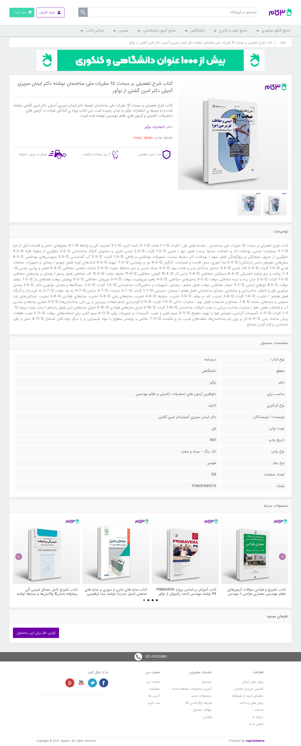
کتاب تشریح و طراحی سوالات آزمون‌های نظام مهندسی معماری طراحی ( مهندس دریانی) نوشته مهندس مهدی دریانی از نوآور (256, 592)
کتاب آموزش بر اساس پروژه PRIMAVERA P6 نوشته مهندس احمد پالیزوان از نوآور (186, 592)
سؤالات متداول (202, 710)
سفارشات (154, 689)
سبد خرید (154, 703)
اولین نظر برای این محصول (35, 633)
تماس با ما (256, 724)
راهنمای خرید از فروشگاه (247, 696)
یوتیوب (81, 682)
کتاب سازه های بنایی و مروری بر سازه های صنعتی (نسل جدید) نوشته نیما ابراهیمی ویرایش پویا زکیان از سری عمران (116, 592)
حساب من (153, 682)
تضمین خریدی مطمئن (248, 689)
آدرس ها (154, 696)
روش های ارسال (253, 682)
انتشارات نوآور (154, 127)
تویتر (92, 682)
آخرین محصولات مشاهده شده (192, 689)
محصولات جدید (201, 696)
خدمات (258, 710)
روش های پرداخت (251, 703)
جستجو (207, 682)
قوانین (207, 717)
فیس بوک (103, 682)
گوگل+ (69, 682)
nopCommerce (255, 741)
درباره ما (258, 717)
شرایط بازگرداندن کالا (198, 703)
